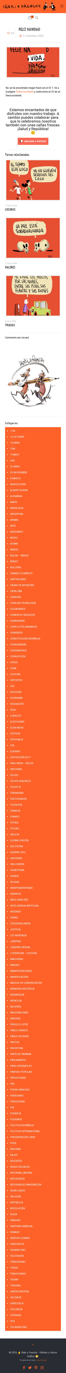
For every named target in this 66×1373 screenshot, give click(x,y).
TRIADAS (10, 325)
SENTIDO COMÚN (19, 1238)
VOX (12, 1321)
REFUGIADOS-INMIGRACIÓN (25, 1184)
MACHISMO (16, 959)
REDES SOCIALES (20, 1166)
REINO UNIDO (17, 1190)
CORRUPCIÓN (17, 656)
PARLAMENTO (18, 1060)
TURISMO (15, 1285)
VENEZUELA (16, 1303)
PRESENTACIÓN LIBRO (22, 1137)
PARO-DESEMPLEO (21, 1066)
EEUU (13, 709)
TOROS (14, 1267)
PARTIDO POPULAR (21, 1071)
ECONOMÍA (16, 698)
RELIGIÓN (15, 1196)
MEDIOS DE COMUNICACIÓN (26, 982)
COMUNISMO (17, 620)
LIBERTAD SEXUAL (20, 947)
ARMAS (14, 519)
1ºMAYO (14, 454)
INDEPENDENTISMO (21, 887)
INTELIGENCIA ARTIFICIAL (24, 905)
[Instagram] (42, 1368)
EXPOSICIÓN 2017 (20, 757)
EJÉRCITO (15, 715)
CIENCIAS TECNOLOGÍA (23, 603)
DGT (12, 686)
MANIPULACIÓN (19, 976)
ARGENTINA (16, 514)
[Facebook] (24, 1368)
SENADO (15, 1232)
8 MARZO (15, 478)
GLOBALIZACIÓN (19, 840)
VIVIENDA (15, 1315)
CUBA (13, 668)
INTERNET (15, 911)
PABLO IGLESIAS (19, 1036)
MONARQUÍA (17, 994)
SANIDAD (15, 1220)
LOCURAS (10, 209)
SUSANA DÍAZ (18, 1250)
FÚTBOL (14, 822)
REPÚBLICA (16, 1202)
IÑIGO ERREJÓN (19, 899)
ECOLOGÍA (15, 692)
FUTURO (14, 828)
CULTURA (15, 674)
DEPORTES (16, 680)
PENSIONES (16, 1095)
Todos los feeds (25, 91)
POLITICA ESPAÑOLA (22, 1125)
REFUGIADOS (17, 1178)
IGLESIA (14, 882)
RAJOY (14, 1155)
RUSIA (13, 1214)
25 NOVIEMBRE (18, 472)
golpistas (16, 846)
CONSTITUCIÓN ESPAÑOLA (25, 638)
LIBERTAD (15, 941)
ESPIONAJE (16, 739)
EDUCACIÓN (16, 703)
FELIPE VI (15, 787)
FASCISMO (16, 769)
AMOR (13, 502)
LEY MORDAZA (18, 935)
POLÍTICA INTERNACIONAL (25, 1131)
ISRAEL (14, 917)
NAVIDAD (15, 1018)
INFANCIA (15, 893)
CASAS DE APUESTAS (22, 585)
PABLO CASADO (19, 1030)
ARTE (13, 525)
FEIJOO (14, 775)
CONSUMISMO (18, 644)
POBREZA (15, 1113)
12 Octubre (17, 436)
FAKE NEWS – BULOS (21, 763)
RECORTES (16, 1160)
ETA (12, 745)
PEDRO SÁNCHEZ (20, 1089)
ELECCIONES (17, 721)
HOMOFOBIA (17, 870)
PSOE (13, 1143)
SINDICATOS (17, 1244)
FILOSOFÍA (16, 804)
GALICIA (14, 834)
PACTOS (14, 1042)
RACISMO (15, 1149)
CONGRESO (16, 632)
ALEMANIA (16, 496)
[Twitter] (30, 1368)
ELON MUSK (16, 727)
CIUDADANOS (17, 609)
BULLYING (15, 567)
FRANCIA (15, 810)
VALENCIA (15, 1297)
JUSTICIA (15, 929)
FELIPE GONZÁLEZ (20, 781)
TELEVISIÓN (17, 1255)
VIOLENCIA (16, 1309)
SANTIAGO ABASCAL (21, 1226)
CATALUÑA (16, 591)
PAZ (12, 1083)
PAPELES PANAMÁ (20, 1054)
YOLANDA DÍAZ (18, 1327)
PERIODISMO (17, 1101)
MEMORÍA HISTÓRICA (22, 988)
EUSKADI (15, 751)
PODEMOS (16, 1119)
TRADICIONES (18, 1273)
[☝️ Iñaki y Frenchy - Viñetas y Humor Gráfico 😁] (29, 6)
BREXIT (14, 561)
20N (12, 460)
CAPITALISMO (18, 579)
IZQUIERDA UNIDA (20, 923)
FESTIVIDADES (18, 798)
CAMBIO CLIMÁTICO (21, 573)
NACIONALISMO (19, 1012)
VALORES (10, 267)
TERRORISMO (17, 1261)
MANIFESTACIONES (21, 971)
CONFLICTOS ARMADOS (23, 626)
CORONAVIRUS (18, 650)
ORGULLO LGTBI (19, 1024)
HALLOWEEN (17, 864)
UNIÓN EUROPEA (19, 1291)
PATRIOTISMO (18, 1077)
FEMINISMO (17, 793)
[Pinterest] (36, 1368)
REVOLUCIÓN (17, 1208)
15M (12, 448)
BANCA (14, 549)
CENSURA (15, 597)
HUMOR (14, 876)
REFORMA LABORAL (21, 1172)
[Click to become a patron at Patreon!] (33, 145)
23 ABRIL (15, 466)
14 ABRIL (15, 442)
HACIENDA (16, 858)
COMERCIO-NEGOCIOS (22, 614)
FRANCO (14, 816)
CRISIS (14, 662)
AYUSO (13, 537)
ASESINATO (16, 531)
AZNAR (14, 543)
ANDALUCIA (16, 508)
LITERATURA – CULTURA (23, 953)
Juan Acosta (41, 1360)
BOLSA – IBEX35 (19, 555)
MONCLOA (16, 1000)
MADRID (14, 965)
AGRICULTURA (18, 484)
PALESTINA (16, 1048)
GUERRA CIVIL (18, 852)
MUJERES (15, 1006)
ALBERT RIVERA (19, 490)
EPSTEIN (15, 733)
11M (12, 430)
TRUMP (14, 1279)
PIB (12, 1107)
